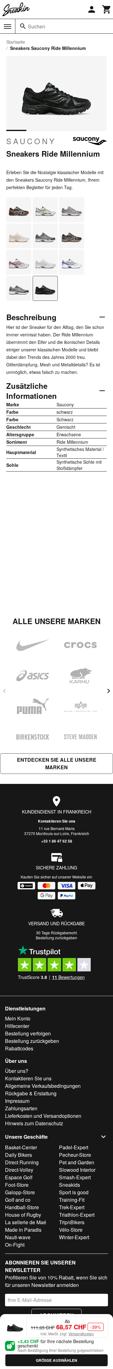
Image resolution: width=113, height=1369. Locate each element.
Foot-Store (17, 1184)
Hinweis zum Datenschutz (34, 1123)
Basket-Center (21, 1147)
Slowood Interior (77, 1169)
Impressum (17, 1100)
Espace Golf (18, 1177)
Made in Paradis (23, 1229)
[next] (108, 691)
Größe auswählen (56, 1360)
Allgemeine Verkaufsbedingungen (43, 1085)
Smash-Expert (75, 1177)
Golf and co (17, 1199)
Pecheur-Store (75, 1154)
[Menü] (7, 26)
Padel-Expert (73, 1147)
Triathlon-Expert (76, 1214)
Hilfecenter (17, 1025)
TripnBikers (71, 1222)
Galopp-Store (20, 1192)
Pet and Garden (76, 1162)
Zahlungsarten (21, 1108)
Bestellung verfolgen (28, 1033)
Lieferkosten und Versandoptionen (43, 1115)
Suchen (36, 26)
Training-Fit (71, 1199)
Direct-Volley (19, 1169)
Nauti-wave (17, 1237)
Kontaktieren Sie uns (56, 821)
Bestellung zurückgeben (56, 937)
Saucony (31, 141)
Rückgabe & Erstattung (30, 1093)
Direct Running (22, 1162)
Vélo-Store (71, 1229)
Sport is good (74, 1192)
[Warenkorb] (107, 9)
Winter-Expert (74, 1237)
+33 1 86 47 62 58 (56, 841)
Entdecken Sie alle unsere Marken (56, 763)
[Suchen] (23, 26)
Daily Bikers (18, 1154)
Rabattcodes (19, 1048)
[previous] (4, 691)
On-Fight (14, 1244)
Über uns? (16, 1070)
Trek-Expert (71, 1207)
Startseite (15, 42)
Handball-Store (22, 1207)
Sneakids (69, 1184)
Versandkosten (81, 1333)
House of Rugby (23, 1214)
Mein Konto (17, 1018)
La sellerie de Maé (25, 1222)
